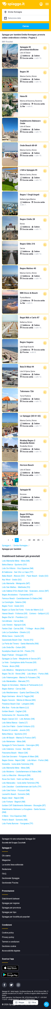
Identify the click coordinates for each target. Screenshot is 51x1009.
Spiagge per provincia (11, 908)
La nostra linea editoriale (12, 864)
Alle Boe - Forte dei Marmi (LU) (15, 707)
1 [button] (12, 540)
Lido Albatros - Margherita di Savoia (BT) (19, 670)
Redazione (6, 869)
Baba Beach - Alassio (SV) (13, 576)
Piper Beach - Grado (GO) (37, 576)
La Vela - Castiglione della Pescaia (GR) (19, 662)
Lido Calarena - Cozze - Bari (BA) (16, 749)
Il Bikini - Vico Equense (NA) (14, 816)
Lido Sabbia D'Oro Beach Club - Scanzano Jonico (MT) (25, 591)
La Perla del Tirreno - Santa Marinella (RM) (20, 643)
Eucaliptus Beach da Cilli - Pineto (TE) (18, 651)
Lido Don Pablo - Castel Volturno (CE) (18, 726)
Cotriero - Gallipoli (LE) (39, 613)
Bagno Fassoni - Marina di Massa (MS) (19, 700)
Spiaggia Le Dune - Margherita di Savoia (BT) (21, 658)
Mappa (21, 1002)
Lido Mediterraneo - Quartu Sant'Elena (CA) (20, 692)
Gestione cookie (9, 946)
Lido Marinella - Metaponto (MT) (16, 583)
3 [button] (21, 540)
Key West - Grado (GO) (12, 579)
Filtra (34, 1002)
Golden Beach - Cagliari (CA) (14, 711)
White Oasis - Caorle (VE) (13, 636)
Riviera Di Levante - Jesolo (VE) (16, 730)
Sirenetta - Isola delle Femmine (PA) (17, 764)
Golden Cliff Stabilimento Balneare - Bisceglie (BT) (24, 805)
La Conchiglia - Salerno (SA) (14, 602)
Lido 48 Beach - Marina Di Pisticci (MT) (19, 738)
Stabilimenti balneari (11, 898)
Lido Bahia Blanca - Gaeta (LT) (15, 722)
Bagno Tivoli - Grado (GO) (13, 606)
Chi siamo (6, 855)
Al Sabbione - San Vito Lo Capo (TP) (17, 572)
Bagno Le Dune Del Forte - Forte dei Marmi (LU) (22, 610)
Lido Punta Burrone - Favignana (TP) (17, 823)
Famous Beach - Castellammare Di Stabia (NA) (22, 598)
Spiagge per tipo (9, 912)
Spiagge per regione (11, 903)
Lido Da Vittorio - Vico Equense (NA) (17, 568)
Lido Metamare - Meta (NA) (14, 741)
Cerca (26, 26)
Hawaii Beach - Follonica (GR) (14, 613)
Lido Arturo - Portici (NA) (37, 674)
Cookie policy (8, 932)
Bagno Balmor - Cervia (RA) (13, 689)
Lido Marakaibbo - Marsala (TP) (15, 681)
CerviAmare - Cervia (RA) (12, 621)
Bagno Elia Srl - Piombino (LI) (14, 617)
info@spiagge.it (13, 999)
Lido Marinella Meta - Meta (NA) (16, 561)
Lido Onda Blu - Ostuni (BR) (14, 647)
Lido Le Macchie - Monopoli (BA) (16, 775)
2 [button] (16, 540)
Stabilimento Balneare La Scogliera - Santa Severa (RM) (23, 810)
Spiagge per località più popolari (16, 917)
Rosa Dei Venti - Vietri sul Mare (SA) (17, 779)
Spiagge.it (6, 545)
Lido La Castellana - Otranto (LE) (16, 632)
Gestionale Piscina (10, 883)
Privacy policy (8, 937)
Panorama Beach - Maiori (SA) (15, 753)
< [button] (8, 540)
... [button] (25, 540)
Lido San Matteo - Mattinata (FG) (16, 587)
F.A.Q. (4, 874)
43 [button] (29, 540)
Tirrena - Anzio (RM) (10, 666)
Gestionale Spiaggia (10, 878)
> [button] (42, 540)
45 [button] (38, 540)
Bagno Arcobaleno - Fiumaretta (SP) (17, 595)
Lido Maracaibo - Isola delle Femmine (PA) (20, 783)
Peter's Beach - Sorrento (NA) (14, 820)
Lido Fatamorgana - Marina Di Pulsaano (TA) (21, 677)
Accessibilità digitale (11, 951)
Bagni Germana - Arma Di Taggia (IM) (18, 696)
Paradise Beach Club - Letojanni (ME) (18, 704)
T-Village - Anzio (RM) (34, 628)
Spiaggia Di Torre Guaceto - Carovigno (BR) (20, 745)
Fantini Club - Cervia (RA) (12, 628)
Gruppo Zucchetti (19, 843)
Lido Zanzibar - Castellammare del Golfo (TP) (21, 786)
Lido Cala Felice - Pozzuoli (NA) (16, 790)
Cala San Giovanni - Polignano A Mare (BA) (20, 756)
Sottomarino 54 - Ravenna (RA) (15, 715)
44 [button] (34, 540)
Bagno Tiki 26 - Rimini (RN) (13, 674)
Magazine (6, 860)
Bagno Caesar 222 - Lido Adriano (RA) (18, 719)
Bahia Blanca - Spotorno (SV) (14, 564)
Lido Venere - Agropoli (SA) (14, 625)
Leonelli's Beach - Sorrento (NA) (16, 794)
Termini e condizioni (10, 942)
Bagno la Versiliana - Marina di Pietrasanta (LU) (22, 685)
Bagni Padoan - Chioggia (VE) (14, 655)
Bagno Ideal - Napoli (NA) (13, 798)
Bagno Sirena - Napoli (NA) (13, 760)
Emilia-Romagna (20, 545)
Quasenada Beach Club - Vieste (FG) (17, 640)
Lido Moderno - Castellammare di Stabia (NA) (21, 771)
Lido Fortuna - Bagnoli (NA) (13, 802)
